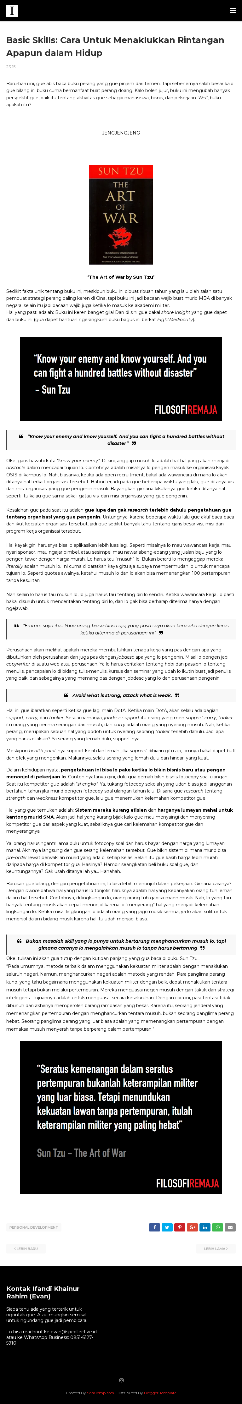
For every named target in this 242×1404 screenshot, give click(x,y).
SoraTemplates (100, 1392)
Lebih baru (27, 1249)
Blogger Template (160, 1392)
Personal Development (33, 1227)
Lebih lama (214, 1249)
